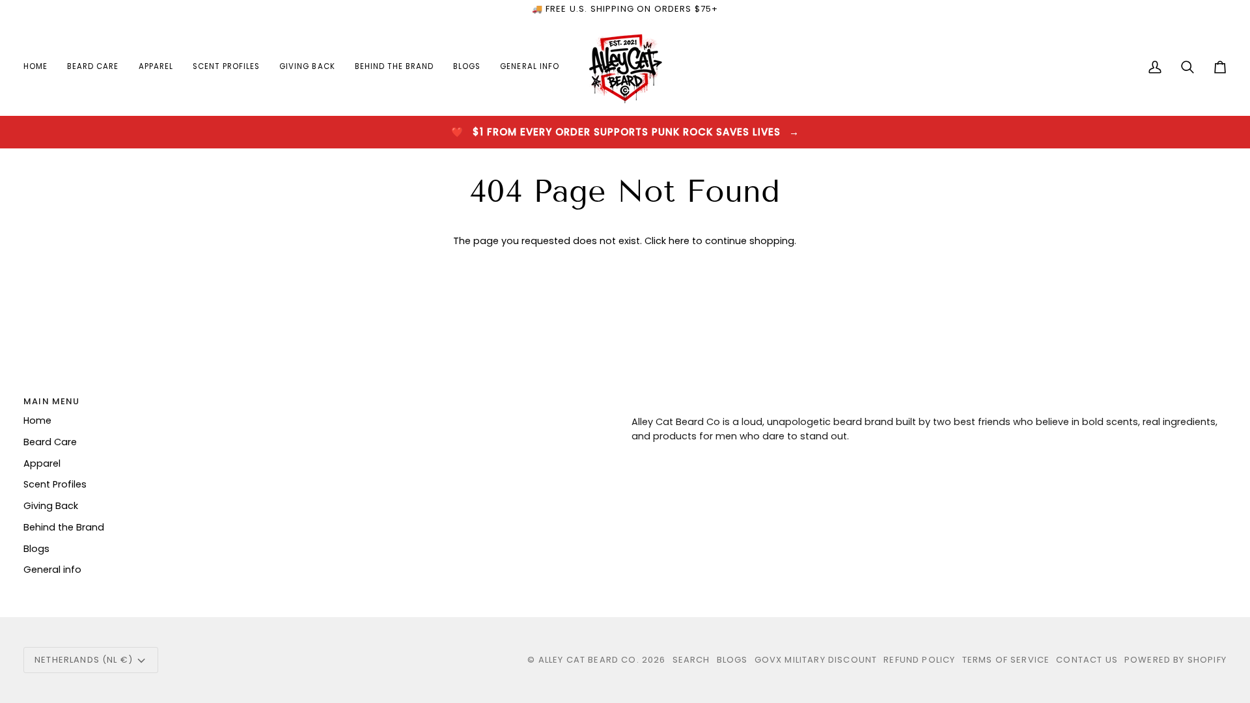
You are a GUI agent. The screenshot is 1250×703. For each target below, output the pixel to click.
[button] (92, 67)
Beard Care (50, 441)
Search (691, 660)
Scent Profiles (55, 484)
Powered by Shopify (1175, 660)
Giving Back (50, 505)
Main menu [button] (51, 401)
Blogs (36, 548)
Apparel (42, 463)
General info (52, 569)
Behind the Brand (63, 527)
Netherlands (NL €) (84, 660)
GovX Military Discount (816, 660)
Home (37, 420)
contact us (1087, 660)
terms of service (1006, 660)
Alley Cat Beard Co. (590, 660)
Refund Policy (919, 660)
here (679, 240)
